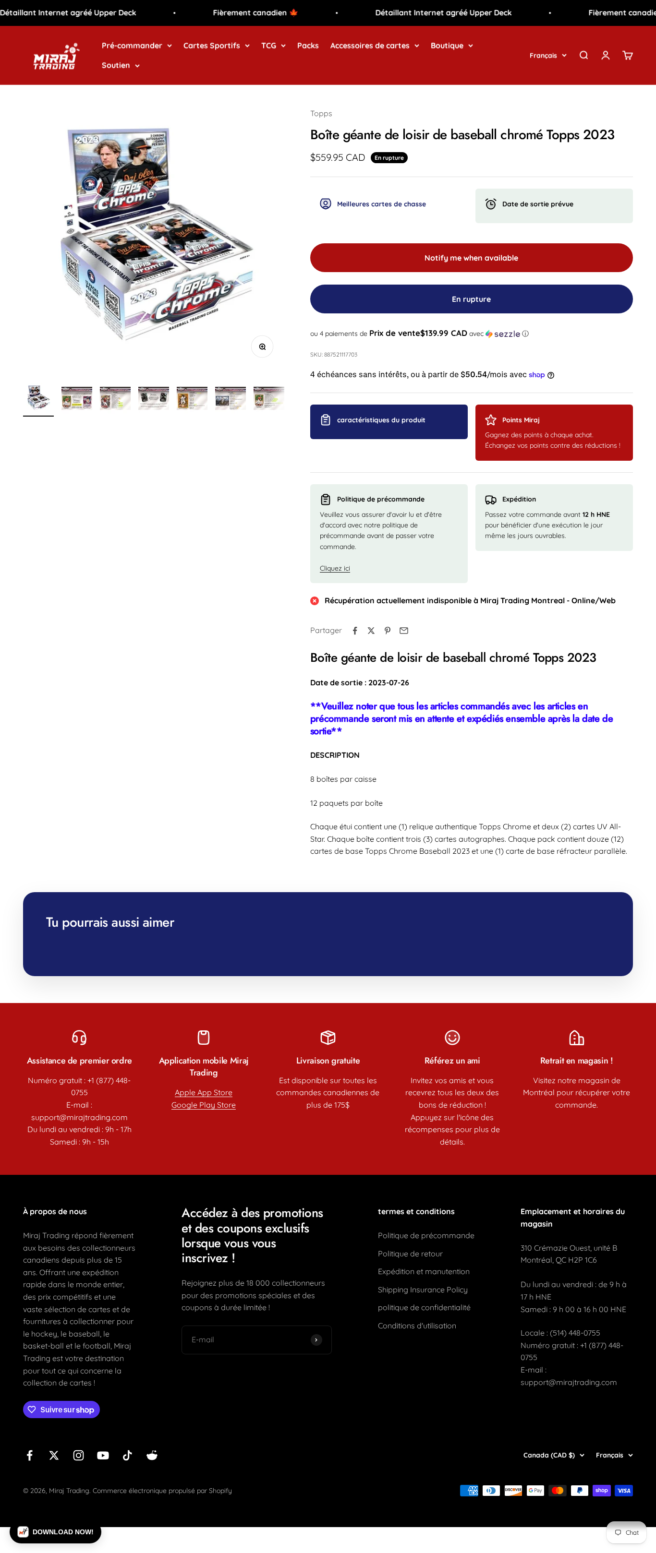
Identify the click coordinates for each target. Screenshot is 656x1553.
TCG (268, 45)
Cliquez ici (335, 568)
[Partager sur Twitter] (371, 630)
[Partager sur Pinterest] (387, 630)
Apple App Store (203, 1092)
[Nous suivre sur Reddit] (152, 1455)
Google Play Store (203, 1105)
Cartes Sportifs (211, 45)
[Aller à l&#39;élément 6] (230, 400)
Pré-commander (132, 45)
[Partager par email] (404, 630)
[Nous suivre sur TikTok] (127, 1455)
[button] (471, 333)
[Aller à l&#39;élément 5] (192, 400)
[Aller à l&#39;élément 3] (115, 400)
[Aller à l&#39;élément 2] (76, 400)
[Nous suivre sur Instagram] (78, 1455)
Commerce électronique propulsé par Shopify (162, 1490)
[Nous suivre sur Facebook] (29, 1455)
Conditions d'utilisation (417, 1325)
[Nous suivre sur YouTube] (103, 1455)
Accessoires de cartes (370, 45)
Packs (308, 45)
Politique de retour (410, 1253)
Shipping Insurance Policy (423, 1289)
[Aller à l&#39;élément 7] (269, 400)
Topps (321, 113)
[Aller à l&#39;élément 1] (38, 400)
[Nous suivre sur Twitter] (54, 1455)
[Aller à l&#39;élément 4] (153, 400)
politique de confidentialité (424, 1307)
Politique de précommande (426, 1235)
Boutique (447, 45)
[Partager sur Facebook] (355, 630)
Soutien (116, 65)
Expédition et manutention (424, 1271)
